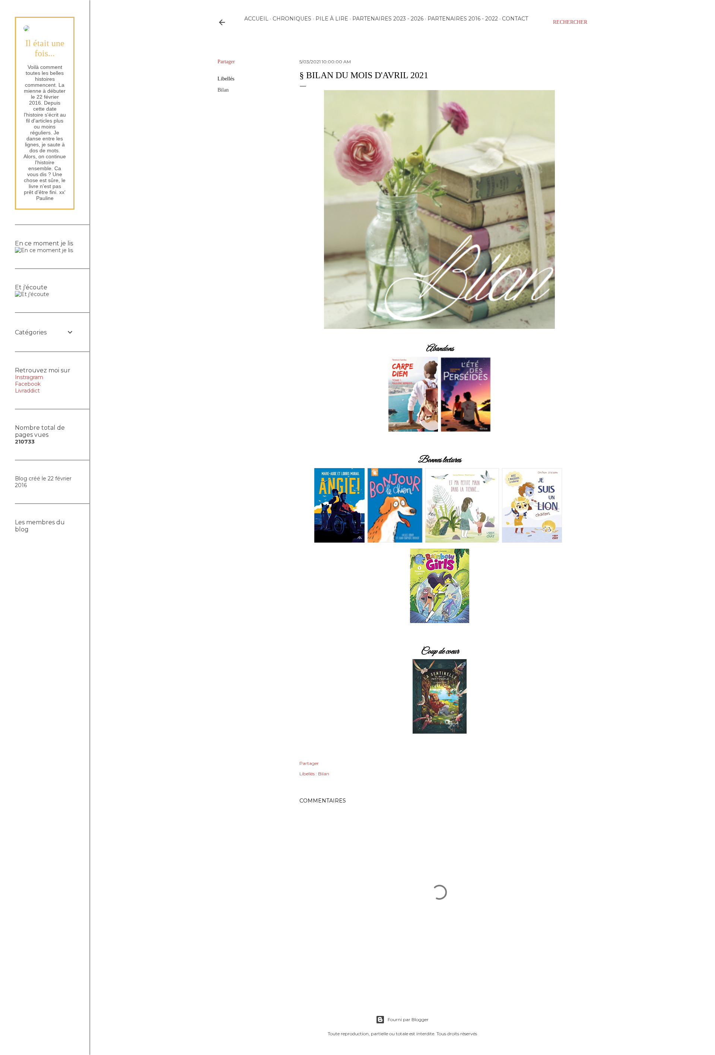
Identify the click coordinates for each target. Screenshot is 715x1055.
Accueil (256, 18)
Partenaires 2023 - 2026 (387, 18)
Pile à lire (331, 18)
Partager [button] (226, 61)
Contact (515, 18)
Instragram (29, 377)
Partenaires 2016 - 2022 (463, 18)
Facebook (28, 384)
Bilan (223, 90)
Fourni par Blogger (408, 1019)
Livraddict (27, 390)
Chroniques (292, 18)
